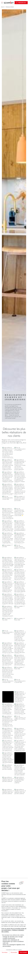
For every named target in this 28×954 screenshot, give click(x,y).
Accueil (2, 6)
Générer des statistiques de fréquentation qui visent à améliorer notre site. (13, 941)
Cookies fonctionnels (9, 938)
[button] (8, 453)
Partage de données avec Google (13, 936)
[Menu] (2, 3)
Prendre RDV (22, 2)
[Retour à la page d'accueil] (9, 2)
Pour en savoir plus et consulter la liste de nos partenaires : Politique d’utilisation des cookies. (13, 930)
